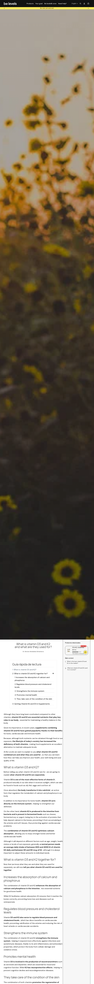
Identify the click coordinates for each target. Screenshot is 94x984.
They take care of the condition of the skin (34, 699)
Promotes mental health (27, 695)
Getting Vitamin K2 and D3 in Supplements (32, 704)
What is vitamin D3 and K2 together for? (31, 673)
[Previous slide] (4, 8)
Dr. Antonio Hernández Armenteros (33, 651)
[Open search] (80, 4)
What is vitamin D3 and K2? (25, 669)
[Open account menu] (84, 4)
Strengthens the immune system (30, 691)
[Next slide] (88, 8)
